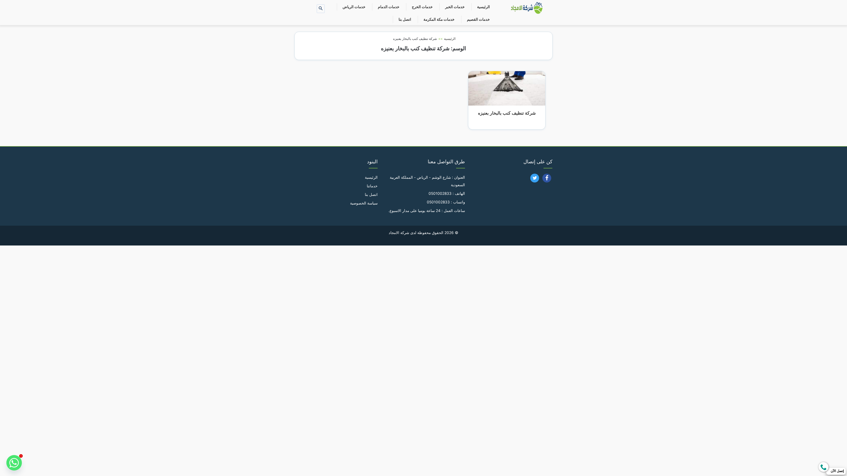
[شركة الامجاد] (527, 8)
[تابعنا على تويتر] (535, 179)
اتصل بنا (405, 19)
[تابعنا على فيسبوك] (547, 179)
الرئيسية (483, 7)
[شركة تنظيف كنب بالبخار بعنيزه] (506, 88)
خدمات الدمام (388, 7)
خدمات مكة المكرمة (439, 19)
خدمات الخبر (455, 7)
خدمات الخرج (422, 7)
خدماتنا (372, 186)
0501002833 (440, 193)
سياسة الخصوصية (364, 203)
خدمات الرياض (354, 7)
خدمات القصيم (478, 19)
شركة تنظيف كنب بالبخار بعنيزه (507, 113)
